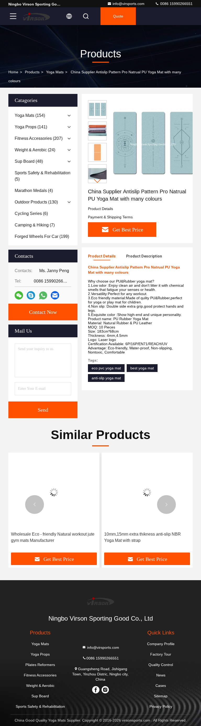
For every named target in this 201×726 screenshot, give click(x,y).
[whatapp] (43, 295)
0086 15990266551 (176, 4)
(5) (42, 176)
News (160, 675)
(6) (31, 213)
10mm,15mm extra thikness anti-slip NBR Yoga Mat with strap (142, 537)
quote (118, 16)
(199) (42, 236)
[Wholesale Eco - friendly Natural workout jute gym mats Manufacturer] (54, 492)
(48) (29, 161)
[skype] (30, 295)
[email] (55, 295)
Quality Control (160, 665)
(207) (39, 138)
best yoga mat (142, 368)
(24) (35, 150)
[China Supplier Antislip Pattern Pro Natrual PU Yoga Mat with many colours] (153, 144)
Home (13, 72)
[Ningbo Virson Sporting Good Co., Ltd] (36, 16)
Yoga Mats (55, 72)
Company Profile (161, 644)
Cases (160, 685)
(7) (35, 225)
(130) (36, 202)
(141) (31, 127)
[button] (97, 180)
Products (32, 72)
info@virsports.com (128, 4)
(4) (34, 190)
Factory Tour (160, 654)
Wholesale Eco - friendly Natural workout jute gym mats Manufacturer (52, 537)
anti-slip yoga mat (106, 378)
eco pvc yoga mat (106, 368)
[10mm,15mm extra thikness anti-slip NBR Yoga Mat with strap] (147, 492)
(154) (30, 115)
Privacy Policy (160, 706)
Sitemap (161, 696)
